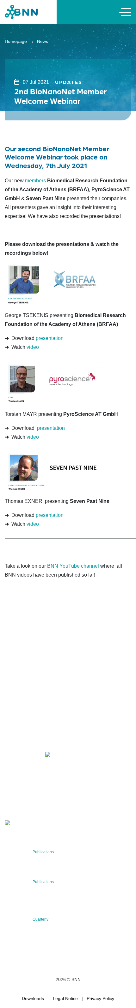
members (35, 180)
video (33, 347)
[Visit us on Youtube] (62, 756)
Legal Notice (65, 998)
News (42, 41)
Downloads (33, 998)
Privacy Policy (100, 998)
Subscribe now (42, 804)
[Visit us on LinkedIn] (32, 756)
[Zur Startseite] (21, 11)
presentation (50, 338)
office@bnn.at (19, 739)
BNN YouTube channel (73, 566)
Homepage (16, 41)
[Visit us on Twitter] (12, 756)
